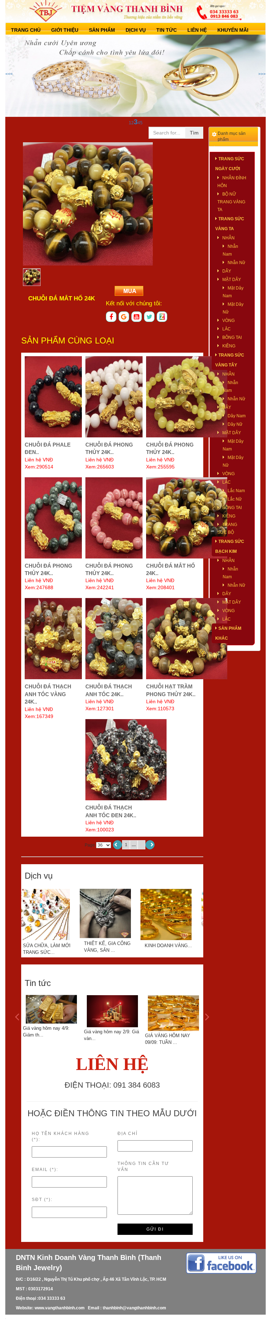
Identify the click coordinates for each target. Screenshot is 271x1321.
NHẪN (228, 237)
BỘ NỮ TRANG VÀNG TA (231, 202)
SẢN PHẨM (102, 30)
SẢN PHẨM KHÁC (228, 633)
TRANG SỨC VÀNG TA (229, 223)
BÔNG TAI (232, 337)
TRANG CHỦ (26, 30)
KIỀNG (228, 345)
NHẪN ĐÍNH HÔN (231, 181)
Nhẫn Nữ (236, 262)
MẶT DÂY (231, 279)
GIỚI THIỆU (64, 30)
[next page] (150, 844)
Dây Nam (237, 415)
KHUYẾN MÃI (232, 30)
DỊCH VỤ (136, 30)
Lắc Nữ (235, 499)
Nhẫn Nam (230, 250)
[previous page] (117, 844)
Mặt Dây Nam (233, 292)
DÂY (226, 271)
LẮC (226, 329)
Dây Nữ (235, 424)
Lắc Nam (236, 490)
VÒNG (228, 320)
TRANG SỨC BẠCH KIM (229, 546)
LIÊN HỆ (197, 30)
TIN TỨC (166, 30)
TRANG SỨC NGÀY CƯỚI (229, 163)
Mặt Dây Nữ (233, 308)
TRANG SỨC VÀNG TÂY (229, 360)
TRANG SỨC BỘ (227, 528)
